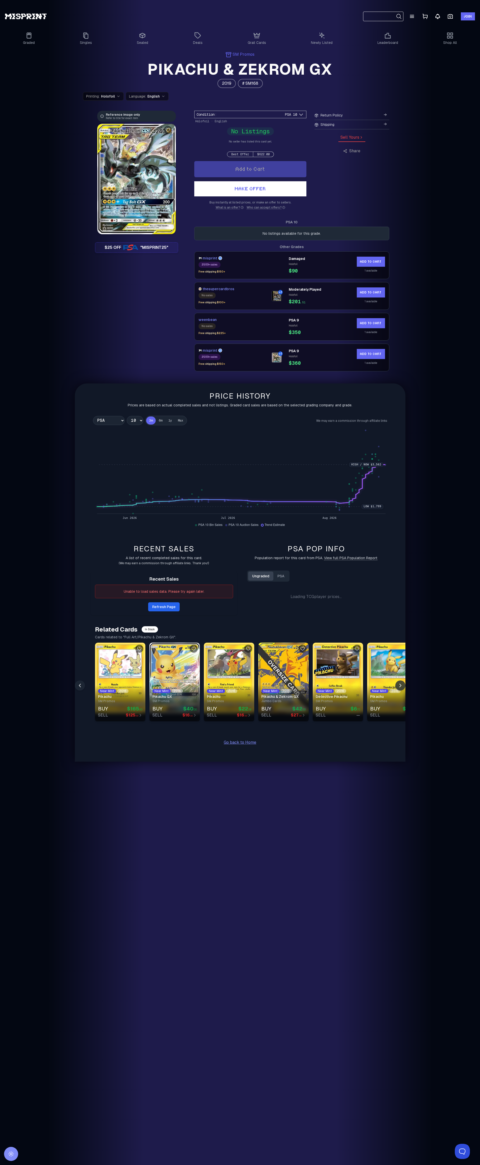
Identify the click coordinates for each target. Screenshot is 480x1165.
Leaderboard (387, 43)
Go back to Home (240, 837)
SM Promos (243, 54)
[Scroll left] (80, 780)
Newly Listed (322, 43)
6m (160, 421)
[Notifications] (438, 16)
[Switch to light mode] (11, 1154)
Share (354, 150)
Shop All (450, 43)
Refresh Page (164, 607)
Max (180, 421)
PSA (280, 576)
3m (151, 421)
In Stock (150, 724)
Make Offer (250, 189)
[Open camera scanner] (450, 16)
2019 (226, 83)
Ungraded (260, 576)
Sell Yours (349, 137)
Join (468, 16)
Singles (86, 43)
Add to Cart (250, 169)
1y (170, 421)
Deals (198, 43)
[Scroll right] (400, 780)
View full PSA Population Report (350, 558)
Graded (29, 43)
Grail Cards (257, 43)
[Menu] (412, 16)
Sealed (142, 43)
